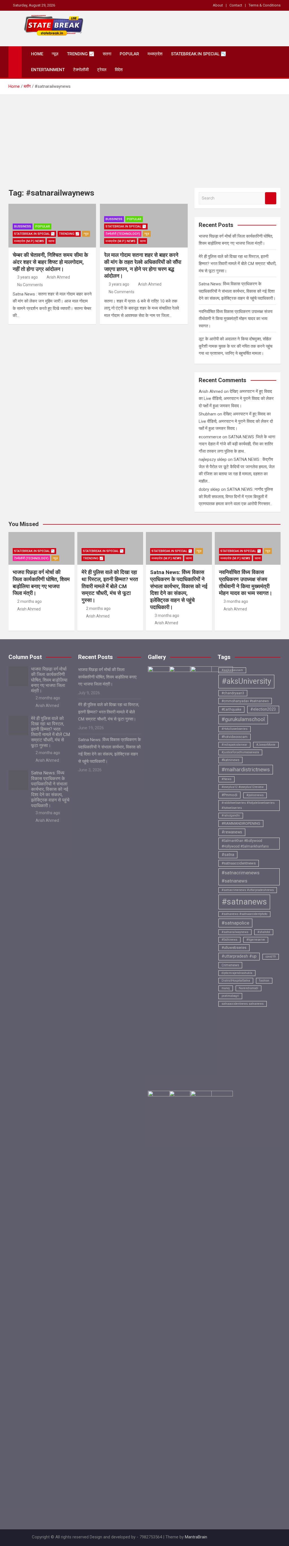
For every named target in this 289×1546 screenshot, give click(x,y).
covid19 (271, 956)
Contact (235, 5)
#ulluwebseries (234, 947)
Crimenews (230, 965)
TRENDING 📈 (80, 53)
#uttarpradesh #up (239, 956)
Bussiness (22, 226)
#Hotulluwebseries (235, 729)
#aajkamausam (232, 670)
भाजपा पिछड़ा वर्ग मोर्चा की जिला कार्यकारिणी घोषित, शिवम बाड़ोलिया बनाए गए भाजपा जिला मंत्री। (41, 582)
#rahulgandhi (231, 815)
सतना (107, 53)
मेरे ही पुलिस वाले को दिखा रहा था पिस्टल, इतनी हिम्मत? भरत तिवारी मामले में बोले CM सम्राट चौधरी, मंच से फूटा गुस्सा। (237, 263)
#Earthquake (231, 709)
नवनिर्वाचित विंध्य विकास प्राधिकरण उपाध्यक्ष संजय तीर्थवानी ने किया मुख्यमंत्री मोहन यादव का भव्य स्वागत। (235, 319)
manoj (226, 988)
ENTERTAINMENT (48, 69)
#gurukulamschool (243, 719)
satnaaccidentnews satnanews (243, 1004)
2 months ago (29, 601)
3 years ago (27, 277)
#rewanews (232, 832)
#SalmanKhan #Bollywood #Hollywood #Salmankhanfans (245, 843)
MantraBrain (196, 1537)
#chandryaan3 (233, 693)
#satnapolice (235, 923)
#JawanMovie (265, 744)
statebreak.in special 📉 (198, 53)
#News (226, 779)
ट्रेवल (101, 69)
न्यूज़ (55, 53)
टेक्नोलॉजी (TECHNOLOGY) (123, 234)
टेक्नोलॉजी (81, 69)
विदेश (119, 69)
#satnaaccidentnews (239, 863)
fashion (264, 980)
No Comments (30, 285)
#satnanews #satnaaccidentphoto (244, 914)
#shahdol (263, 932)
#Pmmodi (229, 795)
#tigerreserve (255, 939)
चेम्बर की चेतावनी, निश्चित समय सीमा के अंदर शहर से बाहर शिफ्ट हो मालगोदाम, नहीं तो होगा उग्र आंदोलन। (50, 262)
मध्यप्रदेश (155, 53)
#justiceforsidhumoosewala (240, 752)
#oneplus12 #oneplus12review (243, 787)
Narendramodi (248, 988)
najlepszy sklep (213, 459)
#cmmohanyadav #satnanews (245, 701)
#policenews (255, 795)
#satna (228, 854)
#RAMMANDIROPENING (241, 823)
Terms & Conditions (265, 5)
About (218, 5)
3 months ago (167, 615)
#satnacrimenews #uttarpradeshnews (248, 890)
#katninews (230, 760)
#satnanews (244, 901)
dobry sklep (209, 489)
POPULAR (129, 53)
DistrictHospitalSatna (236, 980)
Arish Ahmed (58, 277)
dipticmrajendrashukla (237, 973)
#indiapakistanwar (234, 744)
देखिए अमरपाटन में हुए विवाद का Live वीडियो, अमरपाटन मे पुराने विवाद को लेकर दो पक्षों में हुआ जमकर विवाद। (236, 398)
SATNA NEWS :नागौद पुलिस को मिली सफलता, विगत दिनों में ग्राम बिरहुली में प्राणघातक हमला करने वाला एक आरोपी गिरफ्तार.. (236, 496)
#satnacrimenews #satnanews (240, 877)
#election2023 (263, 709)
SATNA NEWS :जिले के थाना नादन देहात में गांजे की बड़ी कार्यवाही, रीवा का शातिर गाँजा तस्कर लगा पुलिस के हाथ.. (237, 444)
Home (37, 53)
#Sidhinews (229, 939)
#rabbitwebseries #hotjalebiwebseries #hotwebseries (248, 805)
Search (270, 198)
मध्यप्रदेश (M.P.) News (29, 241)
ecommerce (210, 436)
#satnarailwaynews (235, 932)
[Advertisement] (144, 137)
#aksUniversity (246, 681)
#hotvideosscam (235, 737)
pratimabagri (230, 996)
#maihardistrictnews (246, 769)
